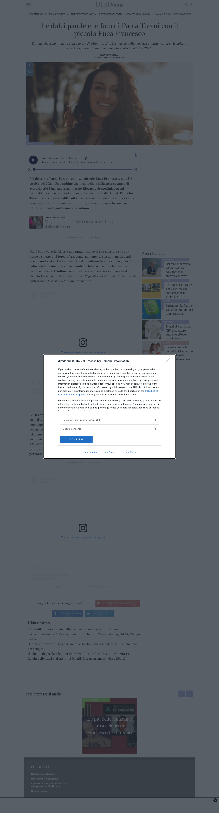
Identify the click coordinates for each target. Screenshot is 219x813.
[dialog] (109, 407)
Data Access (109, 452)
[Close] (168, 361)
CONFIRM (76, 439)
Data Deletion (90, 452)
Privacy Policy (128, 452)
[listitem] (109, 420)
